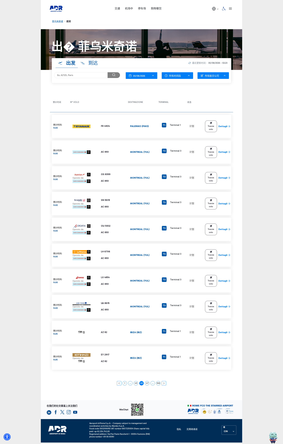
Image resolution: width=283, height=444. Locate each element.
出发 (70, 63)
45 (136, 383)
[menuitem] (179, 429)
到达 (92, 63)
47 (147, 383)
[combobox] (141, 75)
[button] (215, 8)
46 (142, 383)
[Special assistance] (223, 8)
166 (159, 383)
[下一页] (164, 383)
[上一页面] (119, 383)
